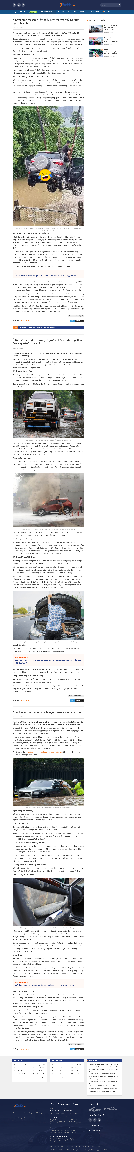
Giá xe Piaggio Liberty (77, 1068)
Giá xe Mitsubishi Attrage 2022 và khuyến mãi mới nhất (103, 1070)
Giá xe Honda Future (58, 1068)
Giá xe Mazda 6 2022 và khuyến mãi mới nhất (102, 1086)
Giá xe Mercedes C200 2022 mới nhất (20, 1065)
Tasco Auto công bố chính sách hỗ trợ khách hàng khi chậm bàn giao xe (111, 39)
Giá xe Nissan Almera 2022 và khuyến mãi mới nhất (104, 1076)
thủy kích (24, 327)
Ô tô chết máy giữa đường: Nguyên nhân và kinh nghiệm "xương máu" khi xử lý (46, 985)
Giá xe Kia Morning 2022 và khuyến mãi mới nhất (103, 1088)
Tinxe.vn (21, 1106)
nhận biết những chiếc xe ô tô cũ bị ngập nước (45, 752)
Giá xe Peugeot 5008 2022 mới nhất (39, 1065)
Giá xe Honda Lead (57, 1065)
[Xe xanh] (33, 12)
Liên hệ (90, 1128)
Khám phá (61, 12)
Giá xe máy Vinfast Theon (77, 1077)
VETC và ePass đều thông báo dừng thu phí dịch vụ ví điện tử (111, 51)
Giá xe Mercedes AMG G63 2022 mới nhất (39, 1074)
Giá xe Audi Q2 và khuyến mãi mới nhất (101, 1079)
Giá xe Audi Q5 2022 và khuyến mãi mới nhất (102, 1073)
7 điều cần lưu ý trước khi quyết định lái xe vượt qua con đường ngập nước (45, 275)
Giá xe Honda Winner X (58, 1074)
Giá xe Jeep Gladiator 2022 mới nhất (39, 1068)
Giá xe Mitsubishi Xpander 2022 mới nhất (20, 1074)
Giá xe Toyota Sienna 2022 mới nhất (39, 1071)
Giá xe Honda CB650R (77, 1065)
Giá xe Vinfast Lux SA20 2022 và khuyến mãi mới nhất (103, 1082)
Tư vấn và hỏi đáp (47, 12)
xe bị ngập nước (50, 327)
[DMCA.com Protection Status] (76, 320)
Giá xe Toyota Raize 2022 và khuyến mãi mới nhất (104, 1064)
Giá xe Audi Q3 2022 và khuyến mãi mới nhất (102, 1091)
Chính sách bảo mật (94, 1130)
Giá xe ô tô (72, 12)
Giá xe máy (83, 12)
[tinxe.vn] (67, 5)
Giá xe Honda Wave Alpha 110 (58, 1071)
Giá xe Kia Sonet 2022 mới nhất (20, 1077)
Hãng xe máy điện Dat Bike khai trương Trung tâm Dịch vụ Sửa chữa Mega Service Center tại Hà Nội (111, 27)
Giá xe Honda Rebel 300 (77, 1071)
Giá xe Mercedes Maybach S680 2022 (20, 1068)
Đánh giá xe (95, 12)
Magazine (106, 12)
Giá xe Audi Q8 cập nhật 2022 (20, 1071)
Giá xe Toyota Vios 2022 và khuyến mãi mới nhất (103, 1067)
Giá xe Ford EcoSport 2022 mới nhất (39, 1077)
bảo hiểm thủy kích (36, 327)
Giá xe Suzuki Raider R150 (77, 1074)
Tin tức (22, 12)
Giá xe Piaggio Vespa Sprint (58, 1077)
